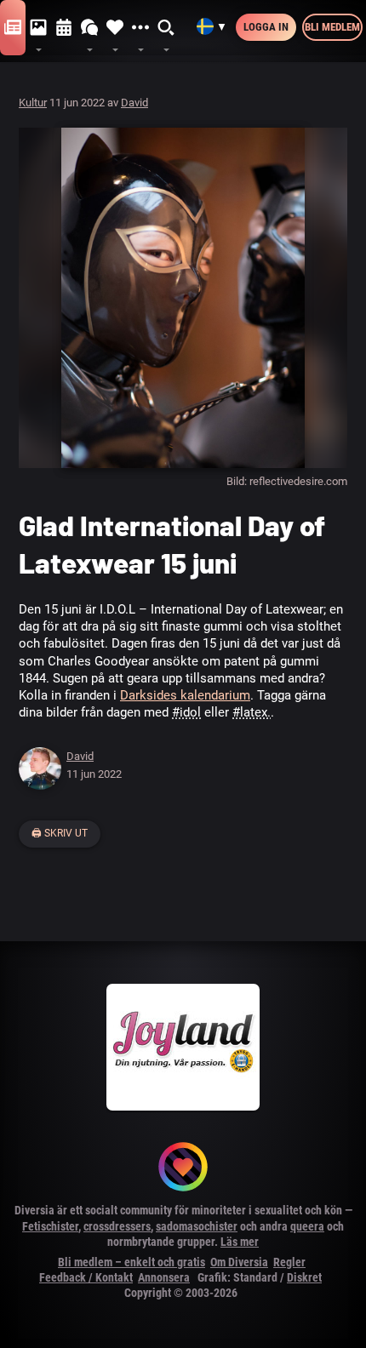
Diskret (304, 1277)
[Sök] (167, 28)
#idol (186, 712)
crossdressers (117, 1226)
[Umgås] (89, 28)
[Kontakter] (115, 28)
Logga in (266, 26)
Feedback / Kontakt (86, 1277)
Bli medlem (332, 26)
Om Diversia (239, 1262)
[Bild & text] (38, 28)
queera (307, 1226)
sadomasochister (196, 1226)
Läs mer (239, 1241)
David (134, 102)
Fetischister (50, 1226)
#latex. (251, 712)
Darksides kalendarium (185, 695)
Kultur (33, 102)
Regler (289, 1262)
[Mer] (140, 28)
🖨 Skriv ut (59, 833)
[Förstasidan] (13, 28)
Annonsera (164, 1277)
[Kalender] (64, 28)
